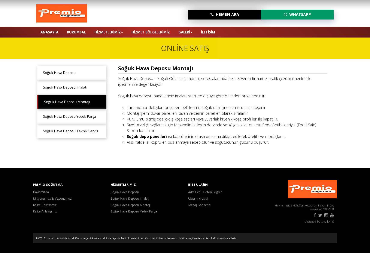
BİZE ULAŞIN (198, 184)
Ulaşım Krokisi (198, 198)
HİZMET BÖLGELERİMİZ (150, 32)
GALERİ (184, 32)
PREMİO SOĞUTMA (48, 184)
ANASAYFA (49, 32)
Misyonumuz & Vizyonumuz (52, 198)
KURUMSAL (76, 32)
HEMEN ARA (226, 14)
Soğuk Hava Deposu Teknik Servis (69, 131)
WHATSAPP (299, 14)
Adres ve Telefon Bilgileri (205, 192)
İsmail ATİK (327, 221)
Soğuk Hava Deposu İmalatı (63, 87)
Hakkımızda (41, 192)
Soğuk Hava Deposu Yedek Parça (68, 116)
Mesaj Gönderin (199, 205)
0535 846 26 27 (319, 32)
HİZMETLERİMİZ (107, 32)
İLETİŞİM (208, 32)
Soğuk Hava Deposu (58, 72)
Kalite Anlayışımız (45, 211)
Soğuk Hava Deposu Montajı (66, 101)
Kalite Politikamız (45, 205)
